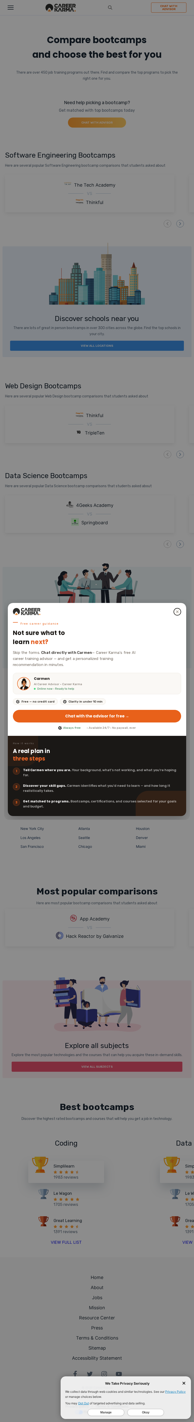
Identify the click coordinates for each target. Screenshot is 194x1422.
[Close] (177, 612)
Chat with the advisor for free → (97, 716)
